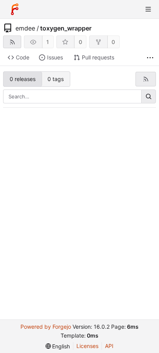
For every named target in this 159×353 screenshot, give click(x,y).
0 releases (23, 79)
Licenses (87, 346)
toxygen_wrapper (65, 28)
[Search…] (148, 96)
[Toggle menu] (148, 9)
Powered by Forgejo (45, 326)
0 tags (55, 79)
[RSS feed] (12, 41)
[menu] (58, 346)
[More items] (150, 58)
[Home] (14, 9)
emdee (25, 28)
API (109, 346)
